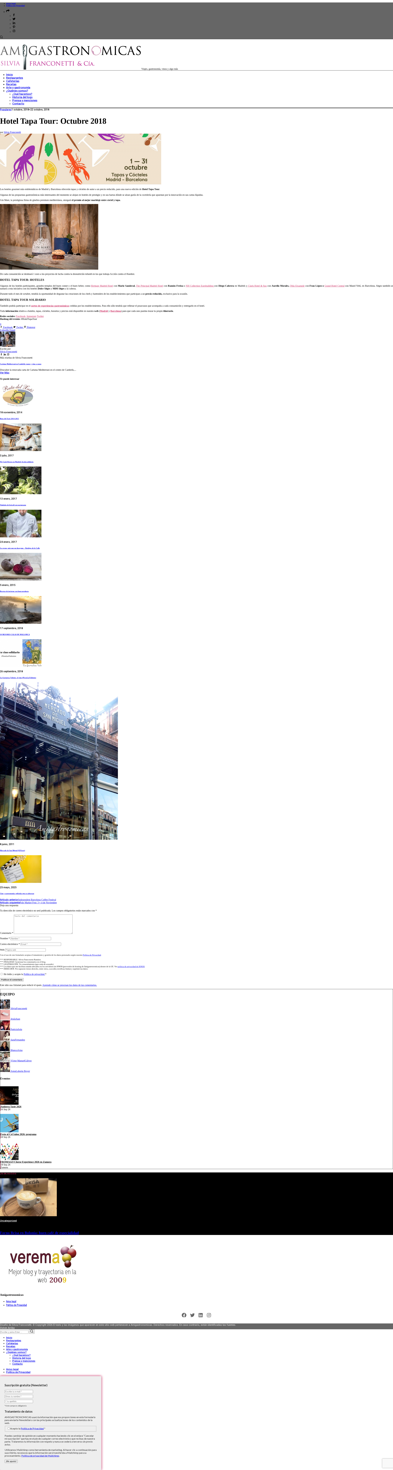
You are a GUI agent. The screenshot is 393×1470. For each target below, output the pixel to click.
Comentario (6, 933)
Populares (6, 109)
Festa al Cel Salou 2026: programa (18, 1134)
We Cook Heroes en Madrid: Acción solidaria (16, 462)
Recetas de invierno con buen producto (14, 591)
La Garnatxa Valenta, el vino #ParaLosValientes (18, 678)
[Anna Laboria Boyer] (5, 1071)
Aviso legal (11, 3)
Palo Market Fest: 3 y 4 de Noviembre (28, 902)
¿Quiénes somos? (16, 1352)
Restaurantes (13, 1340)
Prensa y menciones (23, 1361)
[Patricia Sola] (5, 1029)
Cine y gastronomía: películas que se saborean (17, 893)
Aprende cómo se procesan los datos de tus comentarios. (69, 985)
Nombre (5, 938)
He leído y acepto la (25, 974)
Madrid (104, 311)
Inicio (9, 1337)
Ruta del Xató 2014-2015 (9, 419)
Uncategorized (8, 1220)
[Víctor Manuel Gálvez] (5, 1060)
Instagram (31, 316)
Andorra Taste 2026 (10, 1106)
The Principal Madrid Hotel (149, 286)
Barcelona (115, 311)
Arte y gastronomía (17, 1349)
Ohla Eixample (297, 286)
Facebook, (21, 316)
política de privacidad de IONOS (131, 967)
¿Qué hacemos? (21, 1355)
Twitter (40, 316)
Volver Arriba (7, 1327)
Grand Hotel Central (334, 286)
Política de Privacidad (15, 6)
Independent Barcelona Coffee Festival (28, 899)
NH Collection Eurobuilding (200, 286)
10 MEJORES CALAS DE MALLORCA (15, 634)
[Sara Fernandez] (5, 1039)
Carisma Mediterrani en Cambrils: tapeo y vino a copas (20, 364)
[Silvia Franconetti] (5, 1008)
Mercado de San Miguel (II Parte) (12, 850)
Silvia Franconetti (12, 132)
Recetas (10, 1346)
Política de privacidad (34, 974)
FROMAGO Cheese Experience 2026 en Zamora (25, 1162)
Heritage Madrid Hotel (102, 286)
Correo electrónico (10, 944)
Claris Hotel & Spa (257, 286)
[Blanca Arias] (5, 1050)
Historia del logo (21, 1358)
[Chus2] (5, 1019)
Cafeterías (12, 1343)
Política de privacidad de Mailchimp (40, 1455)
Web (2, 949)
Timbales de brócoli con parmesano (13, 505)
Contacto (17, 1363)
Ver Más (4, 372)
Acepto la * (27, 1428)
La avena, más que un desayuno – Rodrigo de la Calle (20, 548)
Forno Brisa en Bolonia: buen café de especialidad (39, 1233)
